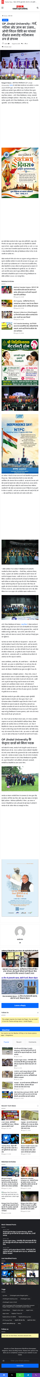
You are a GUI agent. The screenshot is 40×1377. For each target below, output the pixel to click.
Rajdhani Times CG (17, 1270)
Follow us (4, 1286)
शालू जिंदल (24, 581)
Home (5, 16)
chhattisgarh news (25, 1255)
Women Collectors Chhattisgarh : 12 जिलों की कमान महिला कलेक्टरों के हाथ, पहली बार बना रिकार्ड (26, 293)
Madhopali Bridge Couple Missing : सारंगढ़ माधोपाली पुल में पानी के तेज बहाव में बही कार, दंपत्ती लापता (25, 1008)
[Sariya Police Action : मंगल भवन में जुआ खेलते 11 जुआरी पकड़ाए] (20, 1237)
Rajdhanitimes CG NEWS (9, 1273)
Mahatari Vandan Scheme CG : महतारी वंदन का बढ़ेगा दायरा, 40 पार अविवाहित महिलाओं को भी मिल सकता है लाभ (29, 1138)
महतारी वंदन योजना (31, 1276)
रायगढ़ (19, 1280)
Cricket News (6, 1266)
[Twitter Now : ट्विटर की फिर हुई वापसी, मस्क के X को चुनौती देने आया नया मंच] (10, 1095)
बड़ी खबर (10, 16)
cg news (5, 1252)
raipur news (6, 1270)
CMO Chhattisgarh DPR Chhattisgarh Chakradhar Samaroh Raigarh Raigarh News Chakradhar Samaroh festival (18, 1262)
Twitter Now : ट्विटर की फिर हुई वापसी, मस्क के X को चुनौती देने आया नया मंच (9, 1105)
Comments (32, 998)
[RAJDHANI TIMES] (20, 7)
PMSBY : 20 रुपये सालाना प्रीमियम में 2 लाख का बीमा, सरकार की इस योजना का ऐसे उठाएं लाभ (26, 1041)
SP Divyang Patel (7, 1276)
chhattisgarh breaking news (10, 1255)
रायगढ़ (11, 85)
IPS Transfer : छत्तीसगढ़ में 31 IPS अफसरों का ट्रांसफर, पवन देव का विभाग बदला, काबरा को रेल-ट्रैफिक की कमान (26, 282)
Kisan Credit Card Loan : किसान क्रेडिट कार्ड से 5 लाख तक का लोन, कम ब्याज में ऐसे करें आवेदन (29, 1105)
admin (6, 43)
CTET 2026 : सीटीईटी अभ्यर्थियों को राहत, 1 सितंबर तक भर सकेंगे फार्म (10, 1081)
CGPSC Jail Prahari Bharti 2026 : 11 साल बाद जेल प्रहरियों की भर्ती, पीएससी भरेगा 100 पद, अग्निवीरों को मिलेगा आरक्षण (25, 1031)
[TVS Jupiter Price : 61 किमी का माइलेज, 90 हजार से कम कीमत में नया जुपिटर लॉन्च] (33, 1230)
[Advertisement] (20, 126)
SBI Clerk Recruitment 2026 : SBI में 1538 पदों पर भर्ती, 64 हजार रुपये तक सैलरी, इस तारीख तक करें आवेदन (26, 1051)
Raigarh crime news (18, 1266)
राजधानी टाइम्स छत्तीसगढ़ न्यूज (9, 1280)
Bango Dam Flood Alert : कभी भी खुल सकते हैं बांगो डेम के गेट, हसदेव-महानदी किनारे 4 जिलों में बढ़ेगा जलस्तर (10, 1163)
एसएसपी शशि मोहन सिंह (20, 1276)
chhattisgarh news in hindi (10, 1258)
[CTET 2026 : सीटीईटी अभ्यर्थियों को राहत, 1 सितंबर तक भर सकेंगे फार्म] (10, 1072)
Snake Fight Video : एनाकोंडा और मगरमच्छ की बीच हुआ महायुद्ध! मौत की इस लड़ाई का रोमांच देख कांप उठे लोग (25, 1019)
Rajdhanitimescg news (25, 1273)
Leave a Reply (20, 962)
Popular (6, 998)
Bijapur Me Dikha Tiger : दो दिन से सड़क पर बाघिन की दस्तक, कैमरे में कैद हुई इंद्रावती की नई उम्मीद (29, 1162)
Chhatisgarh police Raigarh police (19, 1252)
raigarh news (29, 1266)
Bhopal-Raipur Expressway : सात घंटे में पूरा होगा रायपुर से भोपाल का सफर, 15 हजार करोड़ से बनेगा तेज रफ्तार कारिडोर (10, 1138)
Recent (19, 998)
